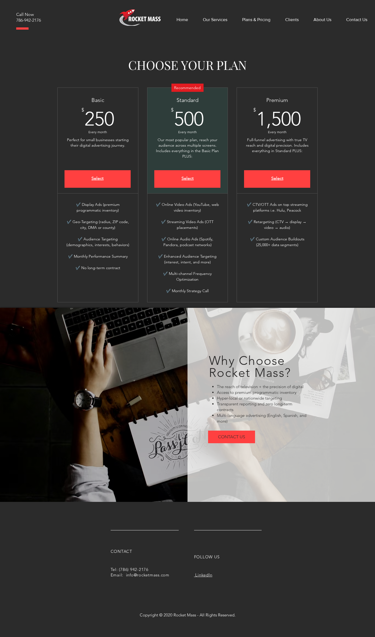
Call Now (25, 14)
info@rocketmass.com (147, 575)
